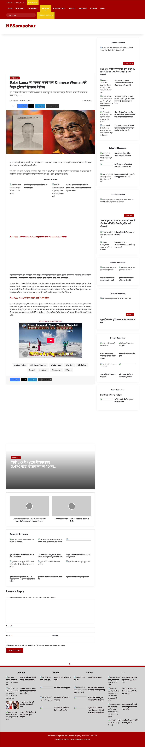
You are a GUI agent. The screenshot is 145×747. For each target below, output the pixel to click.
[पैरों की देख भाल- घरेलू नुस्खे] (46, 690)
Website (55, 635)
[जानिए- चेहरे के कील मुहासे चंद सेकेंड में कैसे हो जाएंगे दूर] (80, 700)
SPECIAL (72, 8)
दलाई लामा (44, 370)
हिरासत (69, 370)
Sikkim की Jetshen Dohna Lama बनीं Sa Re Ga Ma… (129, 690)
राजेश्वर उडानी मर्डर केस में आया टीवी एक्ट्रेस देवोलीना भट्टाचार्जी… (129, 706)
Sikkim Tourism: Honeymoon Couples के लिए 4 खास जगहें (125, 244)
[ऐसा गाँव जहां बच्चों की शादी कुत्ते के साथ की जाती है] (127, 271)
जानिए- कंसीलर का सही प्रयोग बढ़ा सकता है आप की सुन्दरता (107, 355)
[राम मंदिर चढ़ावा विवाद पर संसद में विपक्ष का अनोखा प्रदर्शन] (16, 189)
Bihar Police (21, 365)
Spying (70, 365)
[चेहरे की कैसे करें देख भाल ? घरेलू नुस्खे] (108, 367)
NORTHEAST (33, 8)
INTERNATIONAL (59, 8)
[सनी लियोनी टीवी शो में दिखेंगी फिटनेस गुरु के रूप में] (114, 723)
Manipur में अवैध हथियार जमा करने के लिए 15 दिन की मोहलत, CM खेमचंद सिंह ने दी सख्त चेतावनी (117, 72)
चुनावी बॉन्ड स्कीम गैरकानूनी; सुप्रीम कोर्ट (77, 577)
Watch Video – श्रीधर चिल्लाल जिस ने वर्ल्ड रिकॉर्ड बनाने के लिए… (28, 690)
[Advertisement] (95, 26)
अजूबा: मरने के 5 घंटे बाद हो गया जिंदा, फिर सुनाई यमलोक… (28, 714)
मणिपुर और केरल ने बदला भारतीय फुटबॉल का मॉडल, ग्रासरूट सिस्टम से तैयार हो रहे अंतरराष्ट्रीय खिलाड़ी (125, 114)
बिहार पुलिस (57, 370)
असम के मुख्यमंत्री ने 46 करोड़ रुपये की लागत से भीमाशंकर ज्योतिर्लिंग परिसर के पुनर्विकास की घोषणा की (117, 223)
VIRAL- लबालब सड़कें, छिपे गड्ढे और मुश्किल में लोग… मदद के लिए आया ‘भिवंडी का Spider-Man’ (78, 188)
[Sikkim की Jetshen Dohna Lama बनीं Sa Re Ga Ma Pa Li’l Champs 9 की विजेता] (114, 694)
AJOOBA (93, 8)
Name (9, 626)
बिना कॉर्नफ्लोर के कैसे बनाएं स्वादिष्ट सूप (111, 395)
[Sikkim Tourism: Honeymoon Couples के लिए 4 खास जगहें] (106, 246)
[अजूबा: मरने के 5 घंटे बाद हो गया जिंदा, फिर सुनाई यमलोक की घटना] (12, 715)
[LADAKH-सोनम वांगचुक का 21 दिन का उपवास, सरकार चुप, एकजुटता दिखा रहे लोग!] (50, 545)
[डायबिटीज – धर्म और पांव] (80, 680)
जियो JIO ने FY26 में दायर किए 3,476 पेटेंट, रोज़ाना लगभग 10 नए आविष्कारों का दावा (32, 466)
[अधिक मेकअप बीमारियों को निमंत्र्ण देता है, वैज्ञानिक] (127, 367)
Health (102, 8)
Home (10, 8)
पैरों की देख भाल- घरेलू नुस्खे (62, 687)
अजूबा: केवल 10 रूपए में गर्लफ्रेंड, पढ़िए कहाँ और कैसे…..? (27, 704)
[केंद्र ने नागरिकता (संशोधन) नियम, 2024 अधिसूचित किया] (78, 545)
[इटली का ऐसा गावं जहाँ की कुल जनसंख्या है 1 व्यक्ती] (108, 271)
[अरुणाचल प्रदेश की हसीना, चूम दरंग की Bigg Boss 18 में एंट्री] (106, 178)
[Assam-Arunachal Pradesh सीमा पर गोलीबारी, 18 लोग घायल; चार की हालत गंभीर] (106, 86)
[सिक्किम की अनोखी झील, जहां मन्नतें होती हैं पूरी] (106, 235)
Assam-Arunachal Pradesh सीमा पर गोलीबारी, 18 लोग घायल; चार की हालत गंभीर (124, 82)
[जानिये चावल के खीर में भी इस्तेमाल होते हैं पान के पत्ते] (106, 402)
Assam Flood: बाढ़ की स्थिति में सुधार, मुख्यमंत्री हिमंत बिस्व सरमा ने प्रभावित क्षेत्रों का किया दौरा (124, 128)
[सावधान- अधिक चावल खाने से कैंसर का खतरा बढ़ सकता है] (80, 690)
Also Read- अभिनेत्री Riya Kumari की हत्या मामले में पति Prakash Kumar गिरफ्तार (38, 237)
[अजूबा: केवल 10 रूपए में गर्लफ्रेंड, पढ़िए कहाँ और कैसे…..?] (12, 705)
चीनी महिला (82, 365)
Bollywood (83, 8)
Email (8, 635)
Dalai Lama (56, 365)
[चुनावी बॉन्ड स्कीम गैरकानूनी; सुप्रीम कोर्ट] (78, 567)
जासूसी (32, 370)
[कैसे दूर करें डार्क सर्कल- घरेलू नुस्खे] (127, 346)
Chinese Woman (39, 365)
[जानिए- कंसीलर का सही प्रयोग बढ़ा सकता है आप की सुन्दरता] (108, 346)
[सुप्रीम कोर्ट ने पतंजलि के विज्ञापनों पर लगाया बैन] (50, 567)
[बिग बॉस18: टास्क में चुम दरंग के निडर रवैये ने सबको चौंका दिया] (106, 167)
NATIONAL (46, 8)
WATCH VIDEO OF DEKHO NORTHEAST (50, 321)
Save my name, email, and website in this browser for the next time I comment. (36, 645)
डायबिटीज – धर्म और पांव (95, 677)
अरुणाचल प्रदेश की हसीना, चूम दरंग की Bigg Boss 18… (130, 679)
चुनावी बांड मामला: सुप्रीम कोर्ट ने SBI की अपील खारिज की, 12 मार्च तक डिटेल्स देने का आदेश (22, 579)
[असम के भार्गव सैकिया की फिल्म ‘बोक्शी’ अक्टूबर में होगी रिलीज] (106, 157)
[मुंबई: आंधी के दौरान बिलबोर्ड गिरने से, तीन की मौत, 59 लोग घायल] (22, 545)
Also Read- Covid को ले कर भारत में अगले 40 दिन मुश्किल (29, 298)
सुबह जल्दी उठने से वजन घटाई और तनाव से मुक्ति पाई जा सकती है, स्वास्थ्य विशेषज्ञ (96, 710)
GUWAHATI (20, 8)
